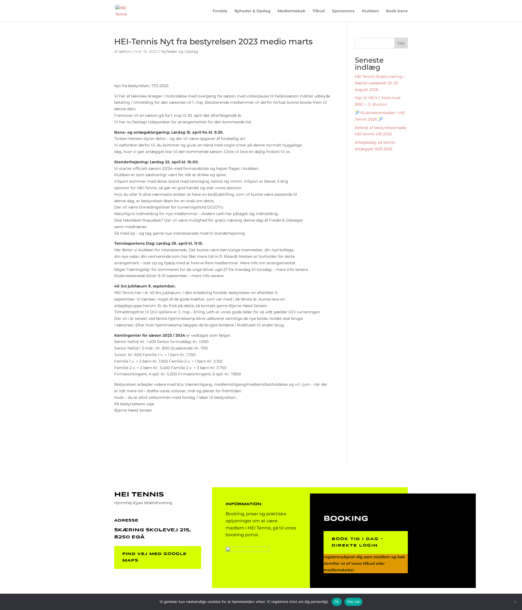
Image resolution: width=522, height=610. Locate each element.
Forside (220, 11)
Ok (336, 601)
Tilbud (318, 11)
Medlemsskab (291, 11)
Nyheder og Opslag (179, 51)
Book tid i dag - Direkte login (357, 542)
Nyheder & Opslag (252, 11)
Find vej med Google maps (154, 557)
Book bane (397, 11)
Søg (401, 43)
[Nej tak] (515, 602)
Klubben (370, 11)
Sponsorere (343, 11)
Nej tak (353, 601)
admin (125, 51)
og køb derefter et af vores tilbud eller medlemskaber (364, 563)
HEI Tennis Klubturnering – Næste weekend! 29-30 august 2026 (380, 83)
